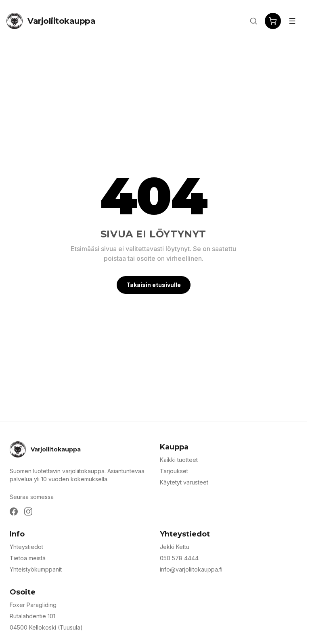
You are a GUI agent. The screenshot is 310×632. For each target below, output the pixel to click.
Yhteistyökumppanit (36, 569)
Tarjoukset (174, 471)
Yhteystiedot (26, 546)
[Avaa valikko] (292, 21)
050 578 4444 (179, 558)
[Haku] (253, 21)
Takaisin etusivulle (153, 284)
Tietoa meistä (28, 558)
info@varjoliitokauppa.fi (191, 569)
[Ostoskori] (273, 21)
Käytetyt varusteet (184, 482)
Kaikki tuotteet (179, 459)
